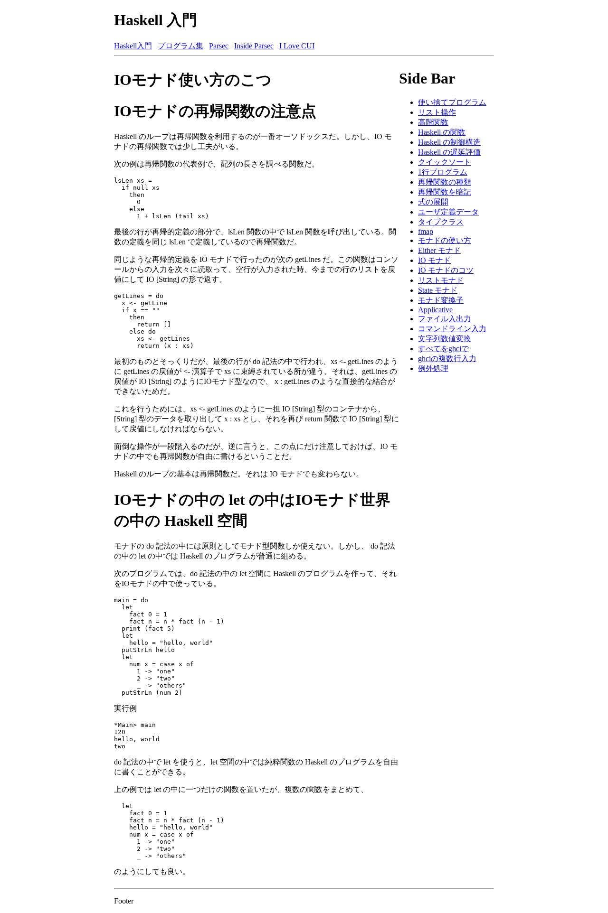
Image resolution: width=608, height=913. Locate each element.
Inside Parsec (254, 46)
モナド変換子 (441, 300)
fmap (425, 231)
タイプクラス (441, 222)
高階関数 (433, 122)
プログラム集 (180, 46)
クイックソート (444, 162)
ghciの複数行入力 (447, 358)
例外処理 (433, 368)
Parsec (218, 46)
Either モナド (439, 250)
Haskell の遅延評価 (449, 152)
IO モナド (434, 260)
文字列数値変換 (444, 339)
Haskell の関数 (442, 132)
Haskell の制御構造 (449, 142)
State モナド (437, 290)
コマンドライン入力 (452, 329)
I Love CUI (296, 46)
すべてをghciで (443, 349)
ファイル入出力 (444, 319)
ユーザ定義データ (448, 212)
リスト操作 (437, 112)
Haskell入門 (133, 46)
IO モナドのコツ (446, 270)
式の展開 (433, 202)
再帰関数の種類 (444, 182)
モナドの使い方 (444, 240)
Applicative (435, 310)
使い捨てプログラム (452, 102)
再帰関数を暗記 (444, 192)
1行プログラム (442, 172)
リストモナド (441, 280)
